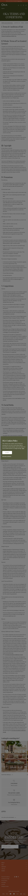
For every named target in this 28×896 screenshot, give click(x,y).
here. (23, 448)
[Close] (25, 438)
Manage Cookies (6, 456)
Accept (7, 452)
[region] (14, 448)
